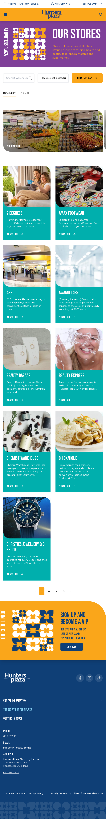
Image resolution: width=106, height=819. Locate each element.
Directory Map (84, 78)
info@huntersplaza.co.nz (17, 747)
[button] (5, 14)
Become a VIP (90, 4)
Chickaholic (68, 458)
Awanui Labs (68, 293)
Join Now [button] (71, 647)
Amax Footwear (71, 213)
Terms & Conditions (14, 793)
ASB (9, 293)
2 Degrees (14, 213)
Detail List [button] (9, 93)
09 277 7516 (9, 736)
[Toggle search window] (101, 14)
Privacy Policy (35, 793)
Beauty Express (71, 376)
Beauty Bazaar (18, 376)
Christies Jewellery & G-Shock (26, 547)
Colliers (75, 793)
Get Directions (11, 772)
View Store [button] (12, 234)
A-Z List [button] (25, 93)
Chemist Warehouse (22, 458)
